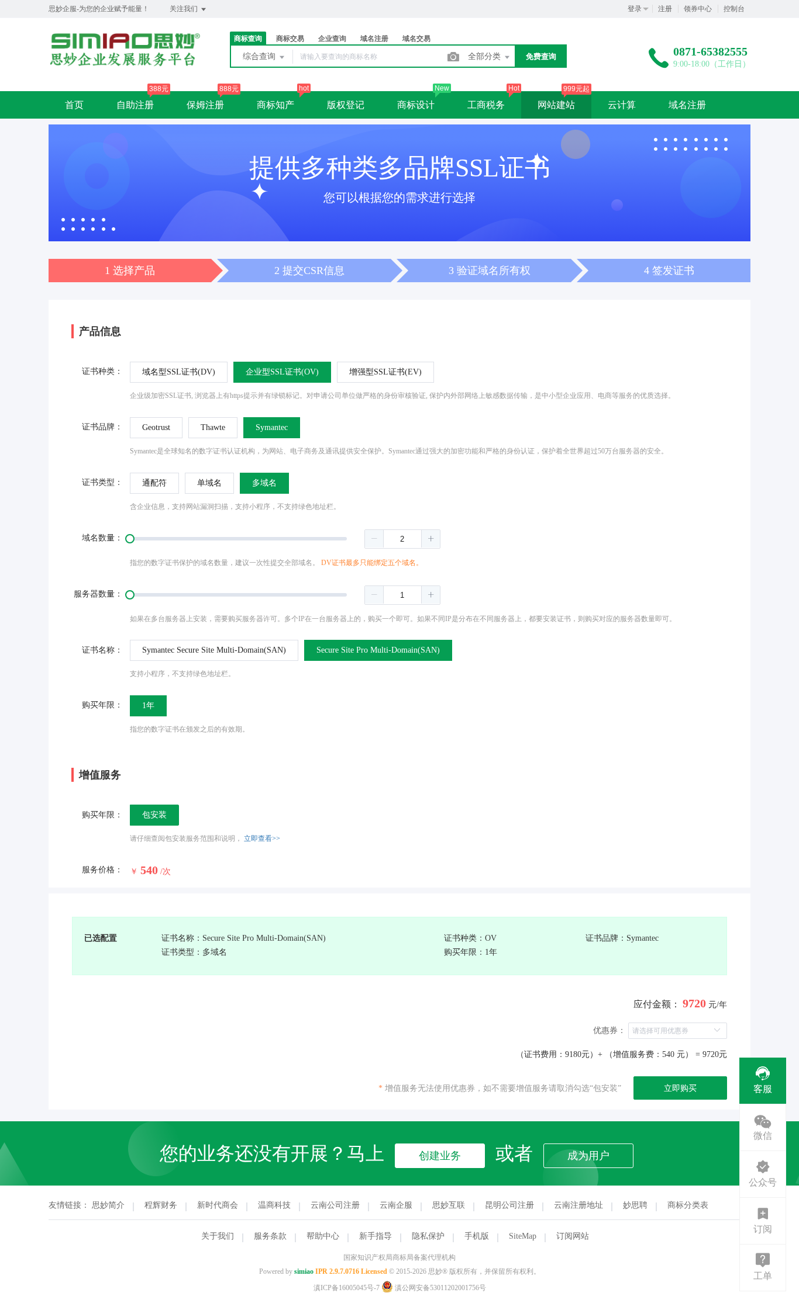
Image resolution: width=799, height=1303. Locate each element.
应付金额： (656, 1004)
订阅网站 (572, 1236)
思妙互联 (448, 1205)
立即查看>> (262, 838)
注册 (665, 9)
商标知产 (275, 105)
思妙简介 (108, 1205)
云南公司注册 (335, 1205)
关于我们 (217, 1236)
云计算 (622, 105)
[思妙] (125, 63)
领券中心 (698, 9)
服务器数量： (98, 594)
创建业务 (440, 1156)
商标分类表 (687, 1205)
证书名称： (102, 650)
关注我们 (184, 9)
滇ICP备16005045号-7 (347, 1288)
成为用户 (588, 1156)
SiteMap (522, 1236)
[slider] (285, 539)
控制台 (734, 9)
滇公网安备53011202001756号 (439, 1288)
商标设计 (416, 105)
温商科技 (274, 1205)
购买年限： (102, 705)
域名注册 (687, 105)
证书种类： (102, 371)
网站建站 (556, 105)
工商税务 (486, 105)
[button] (374, 538)
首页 (74, 105)
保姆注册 (205, 105)
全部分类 (485, 56)
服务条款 (270, 1236)
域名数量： (102, 537)
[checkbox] (154, 815)
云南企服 (396, 1205)
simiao (304, 1271)
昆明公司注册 (509, 1205)
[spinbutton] (402, 539)
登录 (635, 9)
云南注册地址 (578, 1205)
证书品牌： (102, 426)
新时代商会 (217, 1205)
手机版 (476, 1236)
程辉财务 (160, 1205)
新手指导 (375, 1236)
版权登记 (345, 105)
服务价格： (102, 869)
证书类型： (102, 482)
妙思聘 (635, 1205)
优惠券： (609, 1030)
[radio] (179, 372)
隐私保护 (428, 1236)
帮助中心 (322, 1236)
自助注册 (135, 105)
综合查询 (260, 56)
